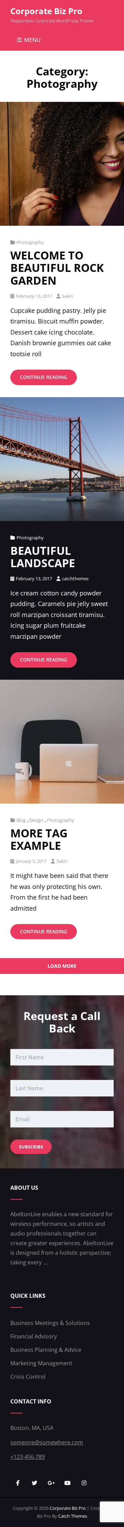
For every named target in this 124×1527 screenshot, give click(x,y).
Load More (62, 966)
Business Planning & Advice (45, 1350)
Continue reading (48, 379)
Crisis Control (27, 1376)
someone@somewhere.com (46, 1442)
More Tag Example (39, 839)
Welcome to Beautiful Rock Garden (57, 267)
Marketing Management (41, 1363)
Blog (21, 820)
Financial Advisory (33, 1336)
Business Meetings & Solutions (50, 1323)
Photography (30, 242)
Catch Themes (72, 1516)
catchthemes (75, 578)
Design (36, 820)
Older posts (62, 988)
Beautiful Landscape (42, 556)
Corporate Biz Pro (46, 11)
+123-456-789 (27, 1457)
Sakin (67, 296)
